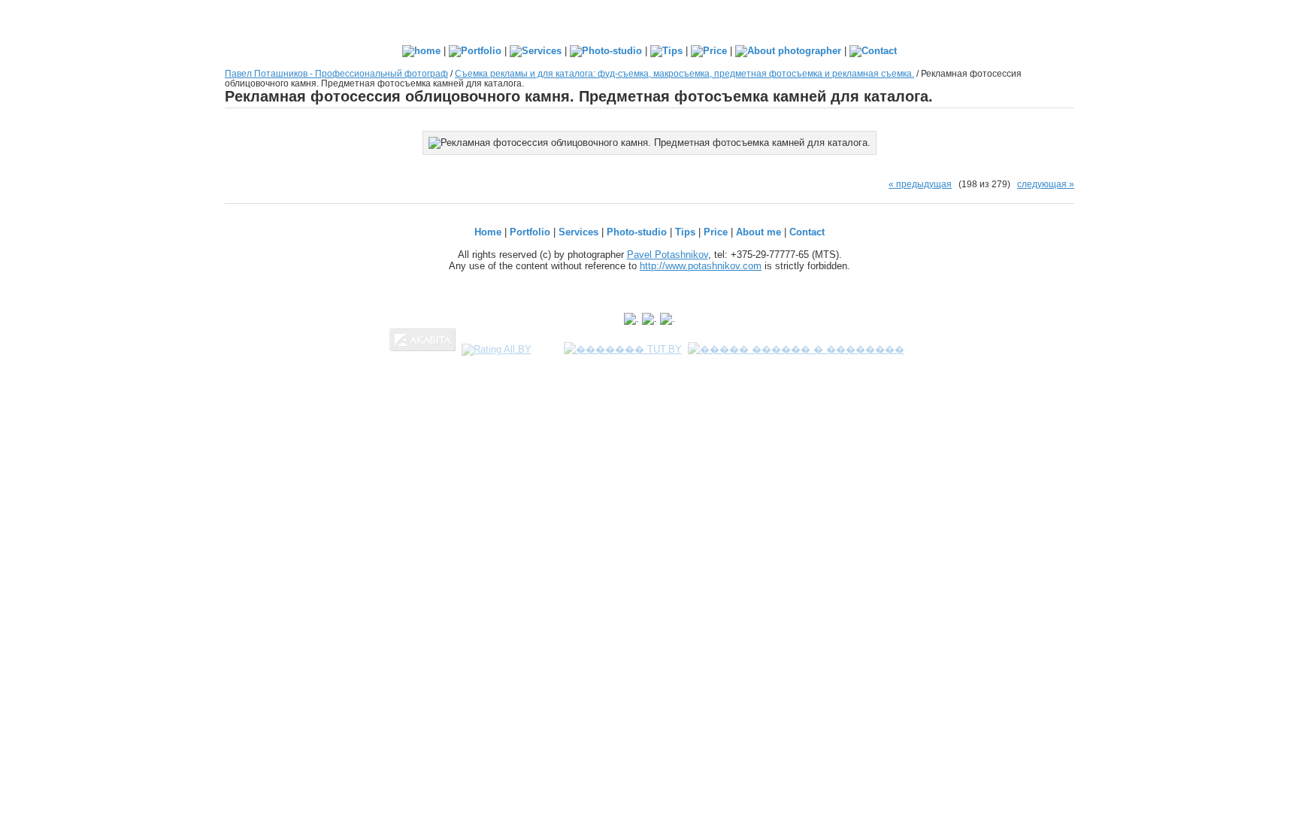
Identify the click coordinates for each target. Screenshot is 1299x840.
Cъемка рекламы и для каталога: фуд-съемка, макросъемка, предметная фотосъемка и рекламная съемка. (684, 73)
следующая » (1045, 184)
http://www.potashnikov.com (701, 265)
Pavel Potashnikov (667, 254)
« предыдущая (920, 184)
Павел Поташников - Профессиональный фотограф (336, 73)
